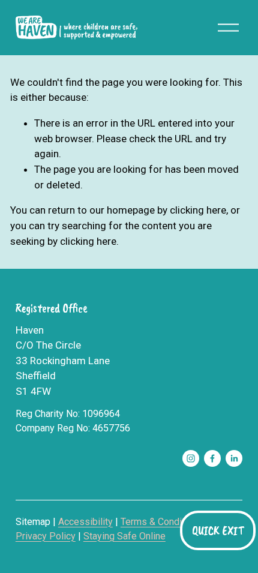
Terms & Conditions (162, 521)
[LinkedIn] (234, 458)
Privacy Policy (46, 536)
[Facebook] (212, 458)
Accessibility (85, 521)
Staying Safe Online (124, 536)
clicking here (198, 210)
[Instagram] (190, 458)
